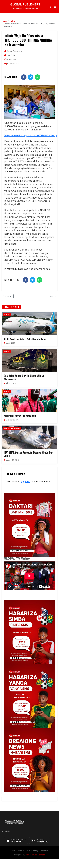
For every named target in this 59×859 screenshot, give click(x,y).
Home (4, 21)
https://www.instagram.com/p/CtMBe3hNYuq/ (30, 135)
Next (52, 296)
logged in (25, 481)
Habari (13, 21)
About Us (6, 831)
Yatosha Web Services (35, 854)
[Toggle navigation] (55, 7)
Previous (8, 296)
